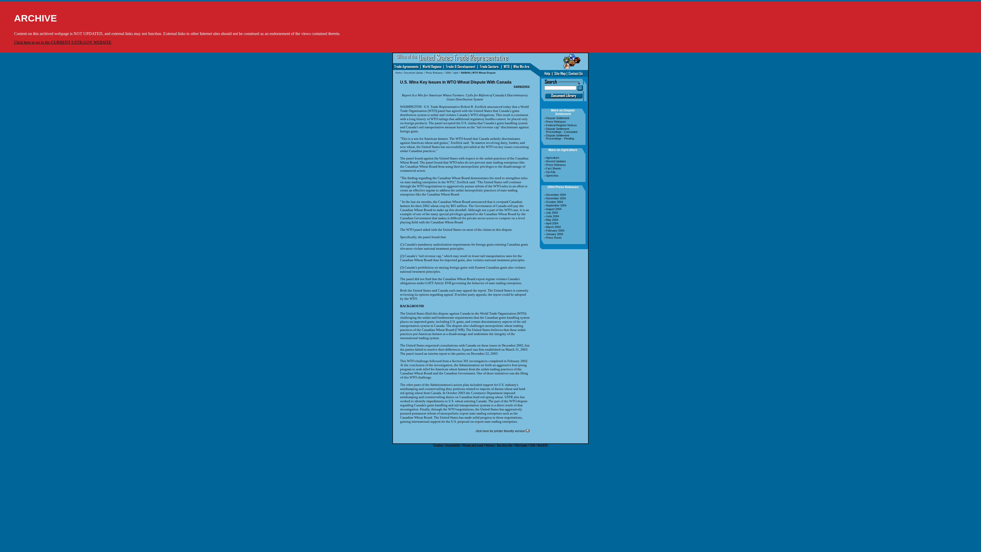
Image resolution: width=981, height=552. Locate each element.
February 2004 (555, 230)
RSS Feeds (521, 445)
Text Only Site (504, 445)
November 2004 (556, 198)
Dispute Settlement (557, 118)
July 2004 (552, 212)
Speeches (552, 175)
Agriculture (552, 157)
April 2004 (552, 223)
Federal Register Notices (561, 125)
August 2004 (554, 209)
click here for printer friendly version (501, 431)
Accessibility (453, 445)
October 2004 (554, 201)
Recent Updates (556, 161)
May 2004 (552, 219)
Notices (490, 445)
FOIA (532, 445)
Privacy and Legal (473, 445)
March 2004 (553, 226)
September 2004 (556, 205)
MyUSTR (543, 445)
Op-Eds (551, 172)
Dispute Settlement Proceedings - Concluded (561, 130)
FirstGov (438, 445)
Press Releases (556, 121)
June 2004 (552, 216)
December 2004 (556, 194)
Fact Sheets (553, 168)
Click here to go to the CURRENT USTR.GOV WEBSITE (62, 42)
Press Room (554, 237)
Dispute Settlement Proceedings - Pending (560, 137)
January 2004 (554, 234)
